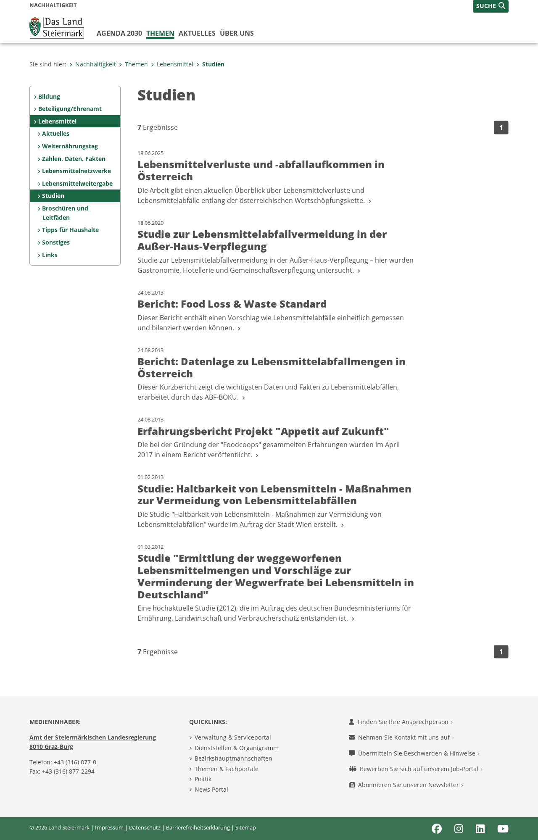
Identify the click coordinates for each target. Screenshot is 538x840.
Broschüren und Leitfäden (65, 212)
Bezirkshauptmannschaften (233, 758)
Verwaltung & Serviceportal (233, 737)
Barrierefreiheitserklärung (198, 827)
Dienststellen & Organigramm (237, 748)
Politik (203, 779)
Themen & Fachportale (226, 769)
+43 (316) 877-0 (75, 762)
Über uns (237, 33)
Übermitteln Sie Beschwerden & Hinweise (417, 753)
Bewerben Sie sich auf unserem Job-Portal (420, 769)
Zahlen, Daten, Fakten (73, 159)
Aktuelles (197, 33)
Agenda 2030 (119, 33)
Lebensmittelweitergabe (77, 183)
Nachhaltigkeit (95, 64)
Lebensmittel (175, 64)
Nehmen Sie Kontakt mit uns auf (404, 737)
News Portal (211, 789)
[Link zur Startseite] (56, 27)
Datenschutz (145, 827)
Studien (213, 64)
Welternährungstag (70, 146)
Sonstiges (56, 242)
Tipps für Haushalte (70, 230)
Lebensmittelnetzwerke (76, 171)
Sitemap (245, 827)
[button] (490, 6)
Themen (160, 33)
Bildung (49, 96)
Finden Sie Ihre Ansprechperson (404, 722)
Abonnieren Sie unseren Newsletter (409, 785)
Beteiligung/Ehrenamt (70, 109)
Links (50, 255)
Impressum (109, 827)
